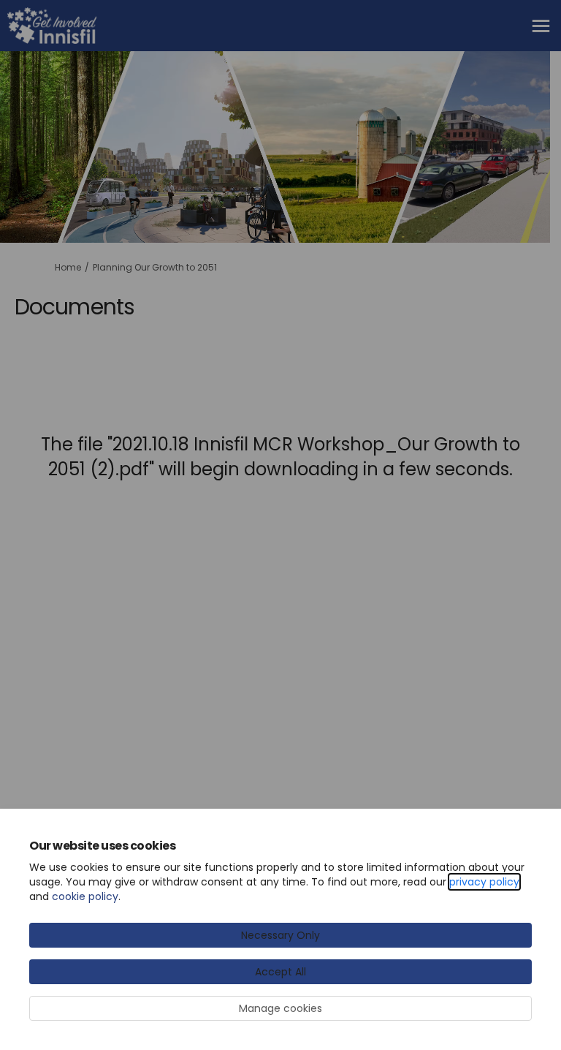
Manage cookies (280, 1008)
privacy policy (484, 882)
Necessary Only (280, 935)
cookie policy (85, 896)
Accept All (280, 971)
